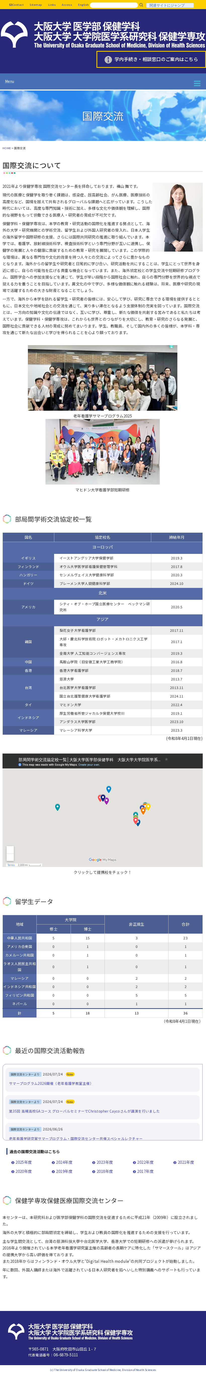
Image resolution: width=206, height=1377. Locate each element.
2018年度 (105, 1171)
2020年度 (24, 1171)
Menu (9, 81)
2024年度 (64, 1162)
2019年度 (64, 1171)
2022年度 (145, 1162)
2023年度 (105, 1162)
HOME (7, 148)
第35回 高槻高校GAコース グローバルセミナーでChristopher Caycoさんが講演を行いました (84, 1111)
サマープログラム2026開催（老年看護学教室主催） (51, 1083)
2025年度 (24, 1162)
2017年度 (145, 1171)
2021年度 (186, 1162)
